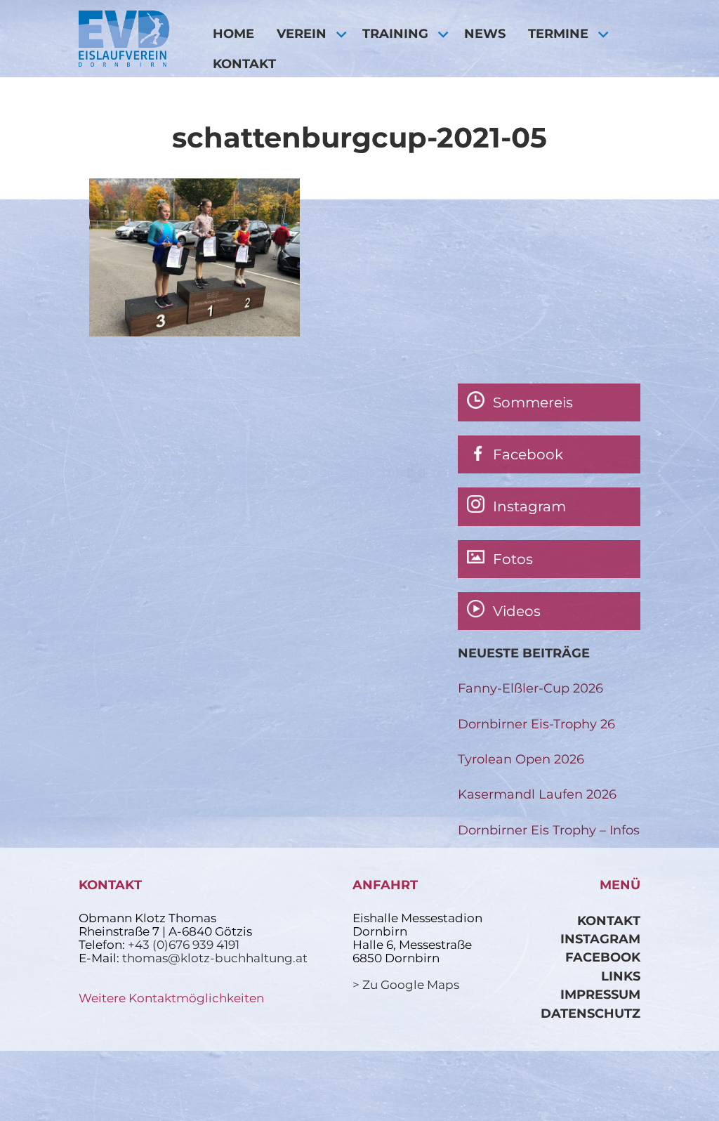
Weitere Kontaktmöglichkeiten (171, 998)
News (485, 33)
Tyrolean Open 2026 (521, 759)
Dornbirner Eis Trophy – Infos (549, 829)
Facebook (602, 957)
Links (620, 976)
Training (395, 33)
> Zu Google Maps (405, 985)
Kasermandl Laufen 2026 (537, 794)
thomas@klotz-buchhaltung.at (215, 958)
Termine (558, 33)
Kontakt (244, 63)
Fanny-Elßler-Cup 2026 (530, 688)
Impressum (600, 994)
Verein (301, 33)
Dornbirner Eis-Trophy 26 (536, 723)
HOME (233, 33)
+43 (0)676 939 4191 (183, 945)
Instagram (600, 938)
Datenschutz (590, 1013)
